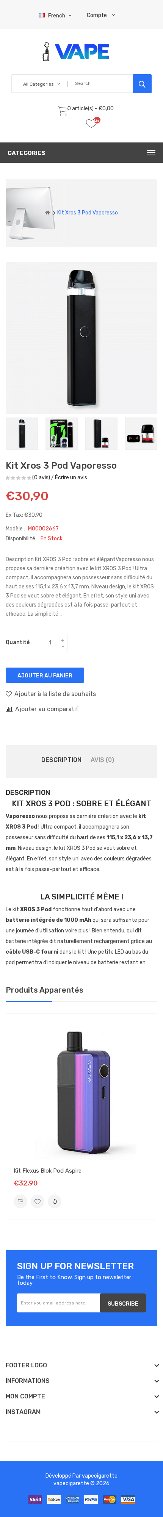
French (57, 16)
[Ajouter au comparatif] (54, 1201)
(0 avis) (41, 477)
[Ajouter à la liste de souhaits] (37, 1201)
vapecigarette (100, 1476)
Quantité (18, 642)
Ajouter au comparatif (47, 709)
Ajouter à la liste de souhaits (55, 694)
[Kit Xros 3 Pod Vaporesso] (22, 434)
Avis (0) (102, 759)
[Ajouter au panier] (20, 1201)
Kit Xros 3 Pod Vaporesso (87, 213)
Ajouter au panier (44, 675)
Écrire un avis (71, 477)
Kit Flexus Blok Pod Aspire (48, 1170)
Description (61, 759)
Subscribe (123, 1304)
